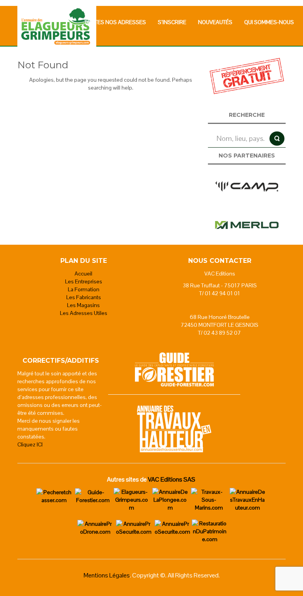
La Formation (83, 289)
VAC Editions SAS (171, 479)
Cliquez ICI (30, 444)
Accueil (83, 273)
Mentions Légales (107, 575)
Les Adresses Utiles (83, 313)
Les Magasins (83, 305)
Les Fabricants (83, 297)
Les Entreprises (83, 281)
